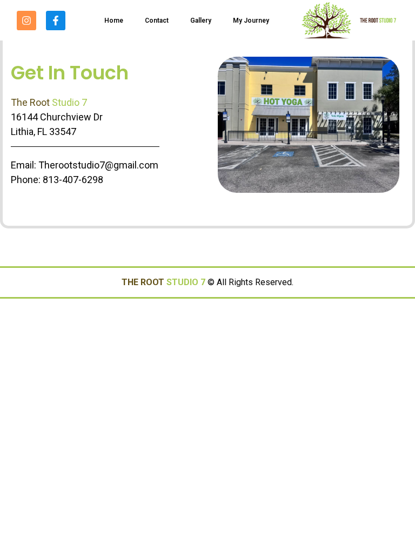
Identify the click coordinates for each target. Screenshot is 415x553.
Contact (157, 20)
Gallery (200, 20)
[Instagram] (26, 20)
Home (113, 20)
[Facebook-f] (55, 20)
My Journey (251, 20)
